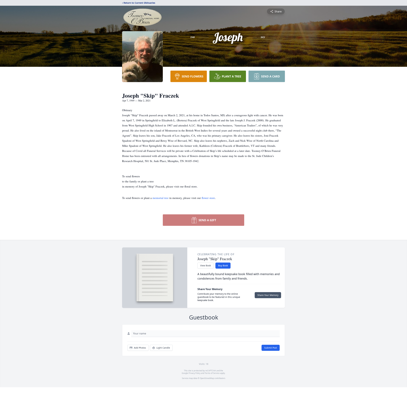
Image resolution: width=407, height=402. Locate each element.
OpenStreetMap (207, 378)
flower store (208, 198)
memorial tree (160, 198)
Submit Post (270, 347)
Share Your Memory (267, 295)
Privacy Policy (194, 373)
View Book (205, 265)
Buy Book (223, 265)
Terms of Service (212, 373)
